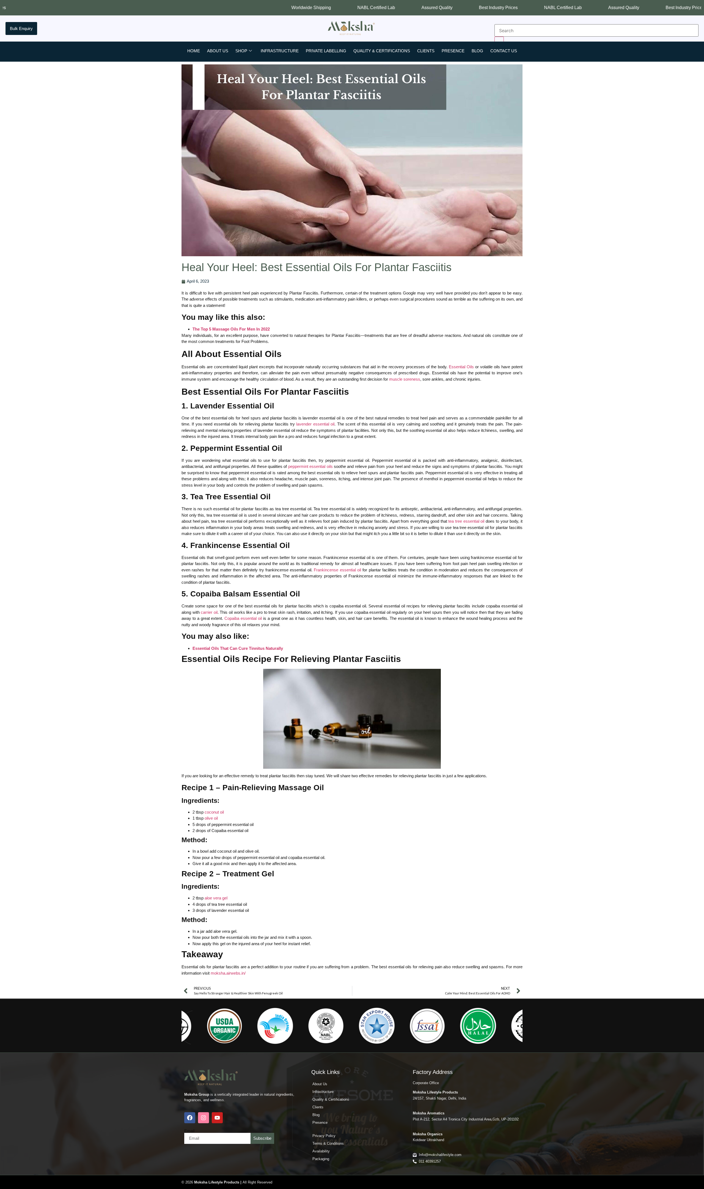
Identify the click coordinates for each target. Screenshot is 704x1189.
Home (193, 50)
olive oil (211, 818)
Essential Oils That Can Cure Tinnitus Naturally (238, 648)
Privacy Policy (324, 1136)
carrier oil (209, 612)
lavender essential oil (315, 424)
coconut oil (214, 812)
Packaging (320, 1159)
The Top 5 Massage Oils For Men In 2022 (231, 329)
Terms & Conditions (328, 1143)
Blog (477, 50)
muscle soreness (404, 379)
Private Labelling (326, 50)
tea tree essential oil (466, 521)
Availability (321, 1151)
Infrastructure (280, 50)
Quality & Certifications (381, 50)
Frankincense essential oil (337, 570)
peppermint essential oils (310, 466)
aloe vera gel (216, 898)
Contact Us (503, 50)
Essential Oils (461, 366)
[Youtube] (217, 1117)
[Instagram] (203, 1117)
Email (189, 1131)
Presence (453, 50)
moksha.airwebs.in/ (228, 973)
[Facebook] (189, 1117)
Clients (426, 50)
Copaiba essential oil (243, 618)
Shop (241, 50)
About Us (217, 50)
